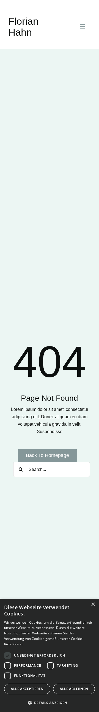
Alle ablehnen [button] (74, 688)
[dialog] (49, 655)
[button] (49, 703)
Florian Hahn (23, 27)
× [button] (93, 605)
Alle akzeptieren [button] (27, 688)
